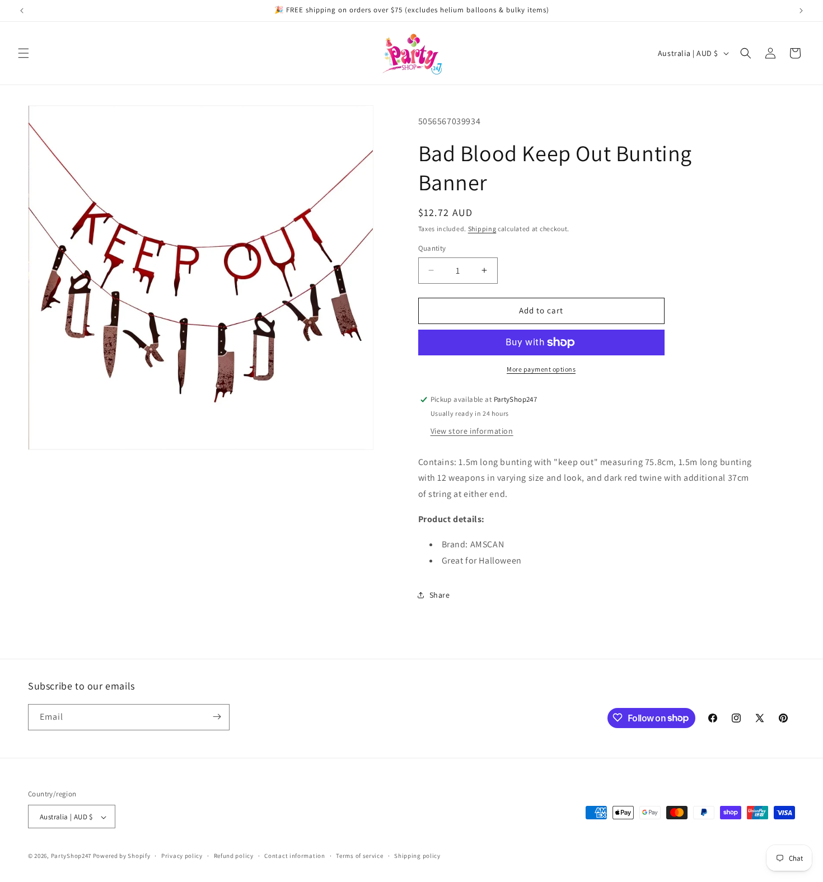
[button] (23, 53)
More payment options (541, 369)
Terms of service (359, 856)
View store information (472, 431)
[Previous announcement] (22, 10)
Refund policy (234, 856)
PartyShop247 (71, 856)
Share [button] (439, 595)
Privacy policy (182, 856)
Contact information (294, 856)
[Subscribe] (216, 716)
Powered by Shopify (122, 856)
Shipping (482, 228)
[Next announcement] (801, 10)
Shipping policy (417, 856)
